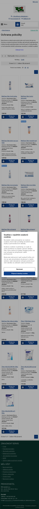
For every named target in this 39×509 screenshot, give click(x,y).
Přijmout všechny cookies (19, 273)
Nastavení (19, 269)
